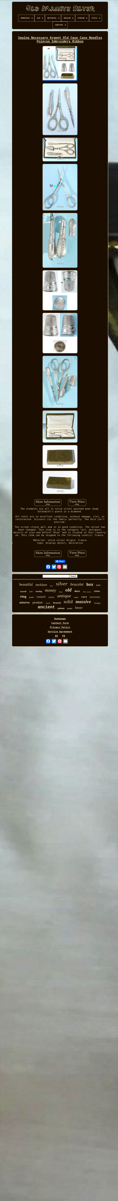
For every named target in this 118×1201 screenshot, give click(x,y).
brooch (57, 602)
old (68, 590)
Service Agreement (60, 631)
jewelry (69, 608)
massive (83, 601)
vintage (97, 603)
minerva (24, 602)
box (89, 584)
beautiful (26, 584)
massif (23, 591)
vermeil (40, 596)
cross (97, 591)
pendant (38, 602)
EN (56, 636)
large (60, 592)
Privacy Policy (60, 627)
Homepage (60, 618)
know (78, 607)
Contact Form (60, 623)
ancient (46, 607)
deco (77, 591)
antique (64, 595)
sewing (39, 591)
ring (23, 596)
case (31, 591)
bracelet (76, 584)
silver (61, 584)
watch (47, 603)
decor (51, 586)
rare (84, 597)
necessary (95, 596)
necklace (41, 585)
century (51, 597)
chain (76, 597)
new (98, 585)
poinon (61, 608)
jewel (31, 597)
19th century (87, 592)
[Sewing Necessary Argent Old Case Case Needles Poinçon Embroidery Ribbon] (60, 63)
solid (68, 601)
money (50, 590)
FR (63, 636)
